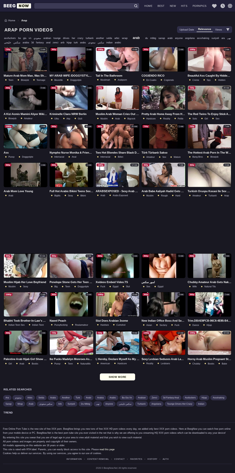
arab (137, 38)
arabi (171, 38)
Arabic (113, 397)
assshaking (204, 38)
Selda (41, 397)
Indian (201, 404)
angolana (191, 38)
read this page (107, 449)
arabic (118, 42)
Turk (78, 397)
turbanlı (91, 38)
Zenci (154, 397)
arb (64, 42)
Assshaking (218, 397)
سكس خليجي (13, 42)
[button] (230, 6)
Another (66, 397)
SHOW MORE (117, 376)
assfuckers (11, 38)
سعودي (38, 38)
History (152, 459)
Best (161, 5)
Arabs (53, 397)
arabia (27, 42)
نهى (229, 38)
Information (74, 459)
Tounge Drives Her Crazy (179, 404)
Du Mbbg (85, 404)
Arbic (29, 397)
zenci (57, 42)
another (101, 38)
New (173, 5)
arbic (118, 38)
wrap (126, 38)
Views (218, 29)
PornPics (200, 5)
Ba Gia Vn (127, 397)
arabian (48, 38)
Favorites (136, 459)
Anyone (109, 404)
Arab (31, 404)
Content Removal (98, 459)
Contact (119, 459)
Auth (166, 459)
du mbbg (151, 38)
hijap (70, 42)
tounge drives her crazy (69, 38)
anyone (180, 38)
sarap (162, 38)
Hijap (204, 397)
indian (110, 42)
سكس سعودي (97, 42)
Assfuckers (190, 397)
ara (224, 38)
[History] (222, 6)
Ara (7, 397)
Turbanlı (141, 404)
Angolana (156, 404)
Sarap (9, 404)
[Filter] (228, 29)
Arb (60, 404)
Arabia (100, 397)
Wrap (20, 404)
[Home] (17, 6)
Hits (184, 5)
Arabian (142, 397)
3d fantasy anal (42, 42)
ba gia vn (26, 38)
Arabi (88, 397)
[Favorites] (214, 6)
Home (148, 5)
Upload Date (187, 29)
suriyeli (216, 38)
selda (110, 38)
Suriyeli (71, 404)
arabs (84, 42)
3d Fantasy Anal (171, 397)
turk (77, 42)
